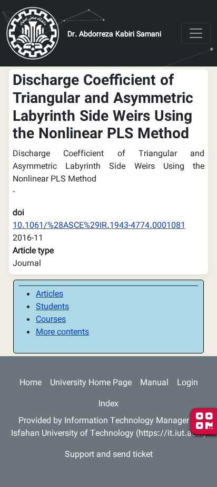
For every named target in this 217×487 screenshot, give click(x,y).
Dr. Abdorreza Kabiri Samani (114, 35)
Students (52, 307)
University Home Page (91, 383)
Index (108, 404)
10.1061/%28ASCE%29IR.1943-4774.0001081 (99, 226)
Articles (49, 294)
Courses (51, 320)
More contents (62, 332)
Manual (154, 383)
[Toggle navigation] (196, 33)
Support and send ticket (109, 455)
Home (30, 383)
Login (187, 383)
